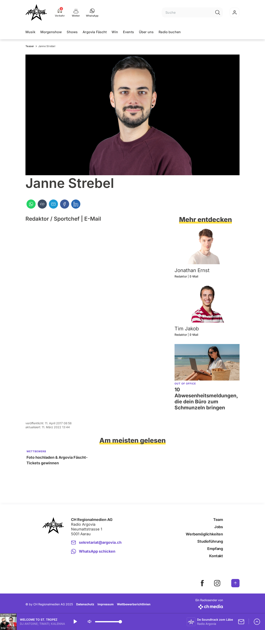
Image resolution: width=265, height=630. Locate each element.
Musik (30, 32)
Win (115, 32)
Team (218, 519)
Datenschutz (85, 604)
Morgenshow (51, 32)
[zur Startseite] (36, 12)
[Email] (53, 204)
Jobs (218, 527)
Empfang (215, 548)
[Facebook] (64, 204)
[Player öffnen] (257, 622)
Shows (72, 32)
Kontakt (216, 556)
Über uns (146, 32)
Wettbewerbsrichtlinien (134, 604)
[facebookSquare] (202, 583)
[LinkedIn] (75, 204)
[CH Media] (209, 606)
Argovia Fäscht (95, 32)
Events (128, 32)
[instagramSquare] (217, 583)
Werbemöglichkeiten (204, 534)
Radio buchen (170, 32)
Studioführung (210, 541)
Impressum (106, 604)
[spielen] (75, 622)
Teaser (29, 46)
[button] (92, 12)
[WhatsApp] (31, 204)
